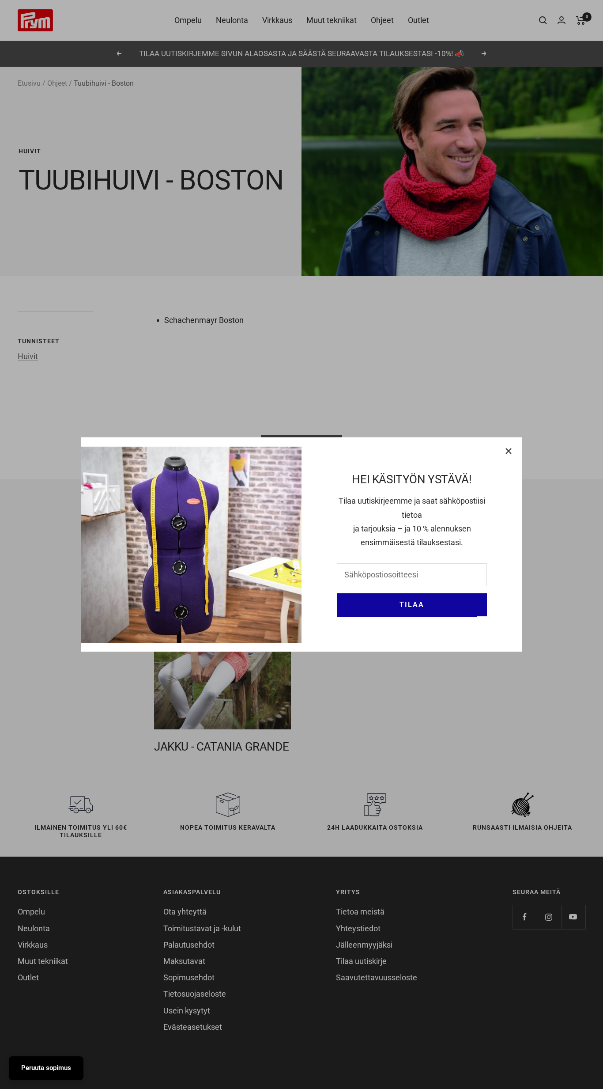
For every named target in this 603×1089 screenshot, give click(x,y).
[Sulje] (508, 451)
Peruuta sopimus (46, 1068)
